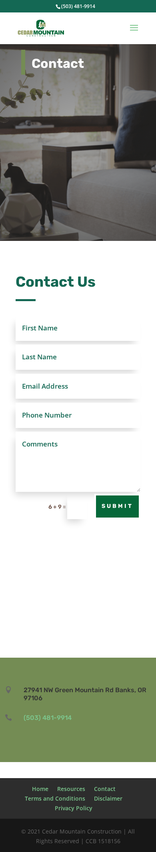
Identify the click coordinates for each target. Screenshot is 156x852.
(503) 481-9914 (78, 6)
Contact (105, 789)
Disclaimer (108, 798)
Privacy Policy (73, 808)
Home (40, 789)
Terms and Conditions (55, 798)
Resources (71, 789)
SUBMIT (117, 506)
